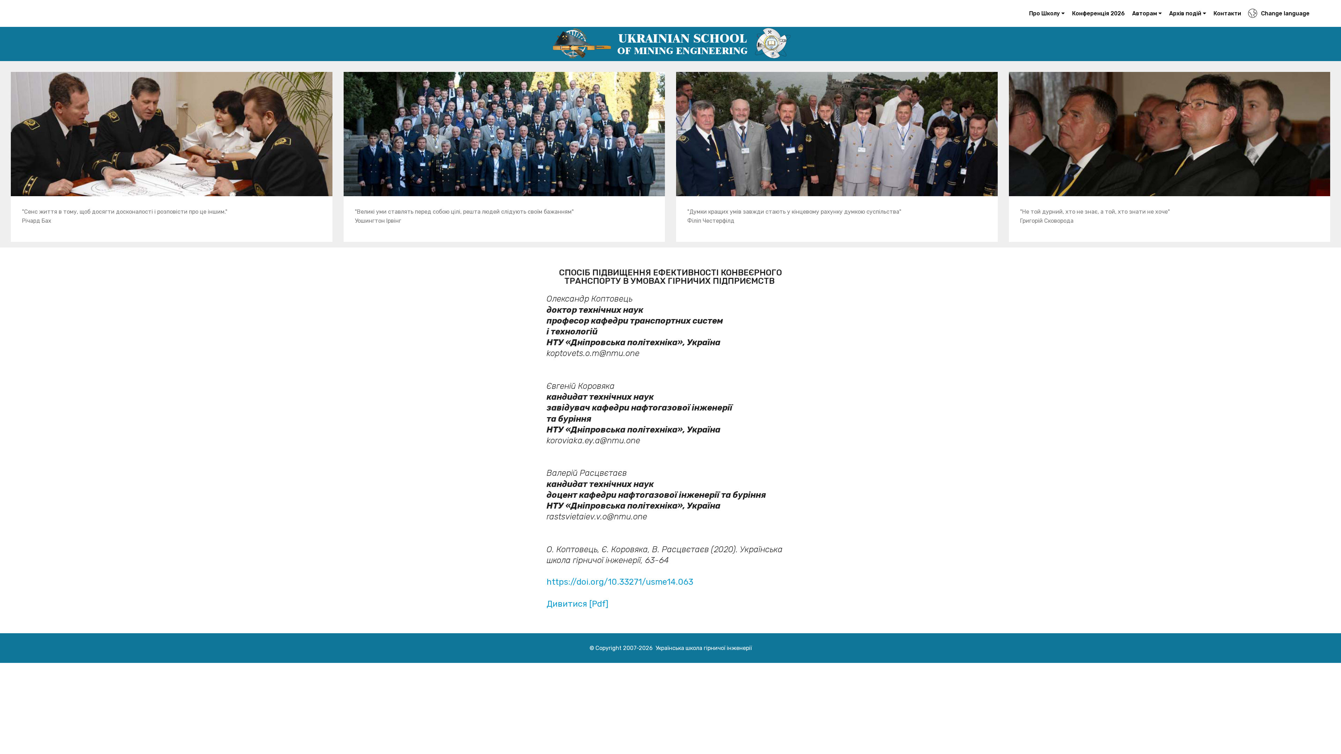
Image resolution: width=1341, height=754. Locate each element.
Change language (1285, 13)
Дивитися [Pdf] (577, 604)
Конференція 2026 (1098, 13)
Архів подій (1185, 13)
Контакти (1227, 13)
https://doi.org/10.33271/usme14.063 (620, 582)
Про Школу (1044, 13)
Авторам (1144, 13)
